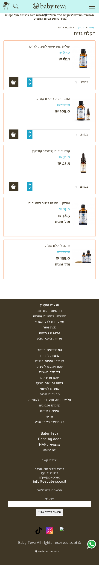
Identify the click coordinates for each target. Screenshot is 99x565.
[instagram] (49, 530)
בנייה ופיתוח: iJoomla (47, 551)
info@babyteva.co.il (49, 481)
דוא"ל (49, 499)
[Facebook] (60, 530)
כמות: (83, 82)
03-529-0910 (49, 477)
